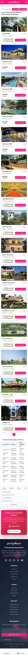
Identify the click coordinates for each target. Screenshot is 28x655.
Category (8, 9)
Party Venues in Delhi (6, 492)
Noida (19, 488)
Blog (14, 579)
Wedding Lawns (14, 593)
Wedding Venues (14, 604)
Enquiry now (14, 576)
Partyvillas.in (11, 644)
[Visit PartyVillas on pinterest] (18, 560)
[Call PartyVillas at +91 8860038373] (26, 2)
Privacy (12, 646)
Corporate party (14, 607)
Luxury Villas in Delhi (6, 497)
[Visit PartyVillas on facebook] (5, 560)
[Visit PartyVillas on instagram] (9, 560)
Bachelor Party (14, 612)
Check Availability (20, 40)
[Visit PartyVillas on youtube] (22, 560)
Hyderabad (7, 5)
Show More (14, 504)
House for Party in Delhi (7, 500)
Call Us (8, 653)
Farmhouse (14, 588)
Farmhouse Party (14, 614)
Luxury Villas (14, 590)
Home (2, 5)
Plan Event (22, 653)
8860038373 (16, 526)
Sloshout (5, 554)
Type (3, 9)
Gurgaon (11, 488)
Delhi (4, 488)
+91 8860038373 (7, 639)
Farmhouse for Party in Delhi (8, 494)
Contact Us (14, 569)
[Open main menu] (2, 2)
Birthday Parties (14, 609)
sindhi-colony (14, 5)
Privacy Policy (14, 574)
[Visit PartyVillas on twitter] (14, 560)
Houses (14, 595)
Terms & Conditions (14, 571)
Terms (16, 646)
